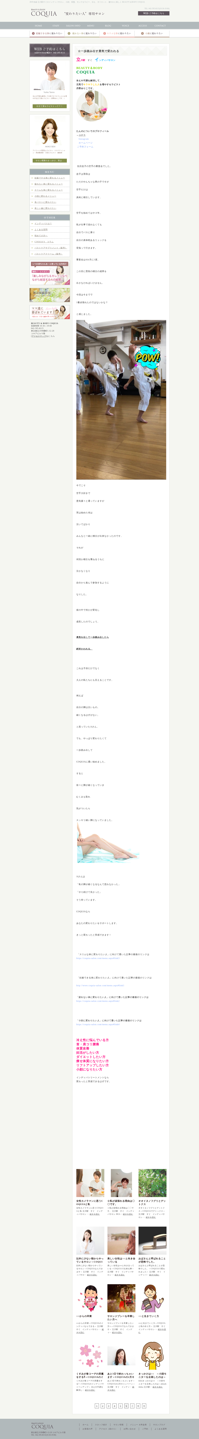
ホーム (86, 1425)
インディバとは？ (43, 223)
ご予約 (145, 1429)
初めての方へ (41, 235)
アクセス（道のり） (108, 1429)
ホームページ (86, 143)
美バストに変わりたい (45, 202)
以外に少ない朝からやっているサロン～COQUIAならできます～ (90, 1261)
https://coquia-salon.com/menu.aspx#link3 (98, 958)
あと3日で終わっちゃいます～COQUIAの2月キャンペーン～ (120, 1377)
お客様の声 (88, 1429)
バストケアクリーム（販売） (49, 254)
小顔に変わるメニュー (45, 196)
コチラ (82, 135)
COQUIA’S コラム (44, 242)
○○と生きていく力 (149, 1316)
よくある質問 (41, 229)
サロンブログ (159, 1425)
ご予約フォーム (85, 147)
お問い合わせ (130, 1429)
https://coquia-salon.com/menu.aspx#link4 (98, 1024)
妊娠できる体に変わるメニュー (50, 178)
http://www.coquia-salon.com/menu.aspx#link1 (100, 985)
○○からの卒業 (84, 1316)
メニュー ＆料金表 (138, 1425)
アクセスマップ (39, 336)
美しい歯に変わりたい (45, 208)
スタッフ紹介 (101, 1425)
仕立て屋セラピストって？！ (50, 106)
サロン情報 (118, 1425)
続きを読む (95, 1214)
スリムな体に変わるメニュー (49, 190)
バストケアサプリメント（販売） (51, 248)
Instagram (84, 139)
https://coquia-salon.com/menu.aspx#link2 (98, 1001)
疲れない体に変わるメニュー (49, 184)
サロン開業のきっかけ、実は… (50, 160)
